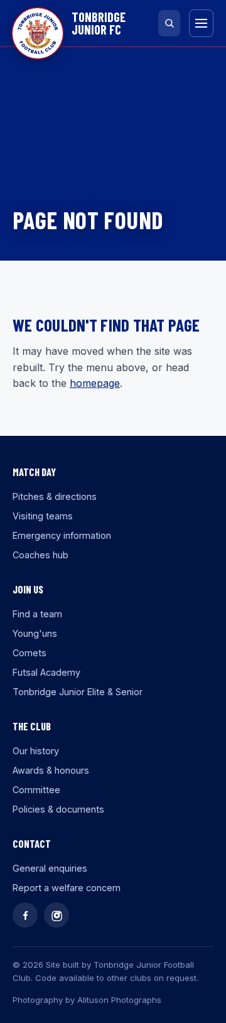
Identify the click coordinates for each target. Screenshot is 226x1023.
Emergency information (62, 535)
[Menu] (201, 23)
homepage (95, 383)
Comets (29, 652)
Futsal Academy (46, 672)
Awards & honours (51, 770)
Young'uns (35, 633)
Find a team (37, 614)
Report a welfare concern (67, 887)
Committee (36, 789)
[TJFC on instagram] (56, 915)
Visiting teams (43, 516)
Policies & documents (58, 809)
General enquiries (50, 868)
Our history (36, 750)
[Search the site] (169, 23)
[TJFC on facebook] (25, 915)
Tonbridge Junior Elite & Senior (78, 691)
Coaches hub (40, 554)
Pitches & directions (55, 496)
